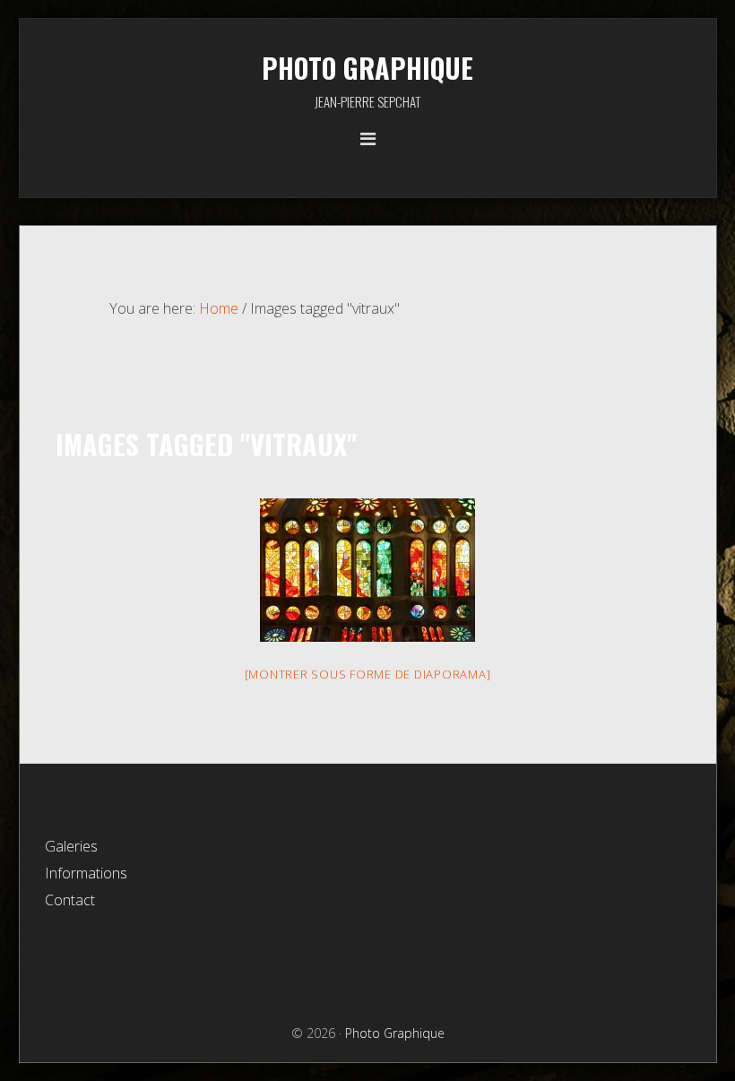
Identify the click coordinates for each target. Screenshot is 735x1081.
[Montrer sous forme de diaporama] (368, 674)
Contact (70, 900)
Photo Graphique (367, 68)
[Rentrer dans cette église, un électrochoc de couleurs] (367, 570)
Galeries (71, 846)
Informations (86, 873)
